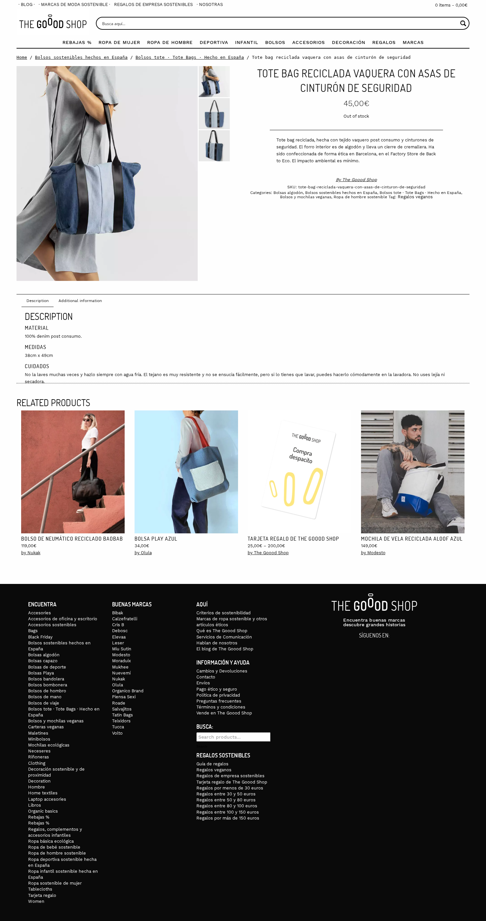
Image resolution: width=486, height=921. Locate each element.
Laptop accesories (47, 799)
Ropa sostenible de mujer (55, 883)
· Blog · (27, 4)
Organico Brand (127, 690)
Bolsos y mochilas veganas (305, 197)
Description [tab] (37, 300)
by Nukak (30, 552)
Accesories (39, 612)
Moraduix (121, 660)
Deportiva (214, 42)
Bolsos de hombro (47, 690)
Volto (117, 733)
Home (22, 57)
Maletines (38, 733)
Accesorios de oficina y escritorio (62, 618)
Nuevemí (121, 673)
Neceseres (39, 750)
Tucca (118, 726)
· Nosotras (210, 4)
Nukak (118, 678)
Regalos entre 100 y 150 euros (227, 812)
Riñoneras (38, 756)
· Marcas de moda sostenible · (74, 4)
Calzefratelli (124, 618)
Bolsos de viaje (43, 703)
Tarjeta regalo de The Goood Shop (231, 782)
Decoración (348, 42)
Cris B (118, 624)
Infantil (246, 42)
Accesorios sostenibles (52, 624)
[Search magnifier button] (463, 23)
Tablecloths (40, 889)
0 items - (451, 5)
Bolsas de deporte (47, 667)
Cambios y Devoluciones (221, 671)
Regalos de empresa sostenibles (153, 4)
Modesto (121, 654)
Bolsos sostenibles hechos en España (81, 57)
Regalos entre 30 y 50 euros (226, 793)
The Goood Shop (359, 179)
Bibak (117, 612)
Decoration (39, 781)
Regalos (384, 42)
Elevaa (119, 636)
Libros (34, 805)
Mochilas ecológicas (48, 745)
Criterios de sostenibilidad (223, 612)
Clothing (36, 763)
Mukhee (120, 667)
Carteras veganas (46, 726)
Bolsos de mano (44, 696)
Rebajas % (77, 42)
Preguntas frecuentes (218, 701)
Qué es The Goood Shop (221, 630)
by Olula (143, 552)
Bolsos (275, 42)
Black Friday (40, 636)
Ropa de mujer (119, 42)
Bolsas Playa (41, 673)
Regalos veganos (415, 196)
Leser (118, 642)
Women (36, 901)
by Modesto (373, 552)
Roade (118, 703)
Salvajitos (122, 709)
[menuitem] (27, 4)
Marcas (413, 42)
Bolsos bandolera (46, 678)
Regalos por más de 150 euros (227, 818)
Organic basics (43, 811)
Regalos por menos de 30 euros (229, 788)
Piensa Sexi (124, 696)
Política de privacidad (218, 695)
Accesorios (308, 42)
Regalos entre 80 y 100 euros (226, 805)
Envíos (203, 682)
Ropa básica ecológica (51, 841)
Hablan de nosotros (216, 642)
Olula (117, 684)
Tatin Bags (122, 714)
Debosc (120, 630)
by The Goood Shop (268, 552)
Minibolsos (39, 739)
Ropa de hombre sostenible (360, 197)
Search (201, 746)
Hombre (36, 787)
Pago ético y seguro (216, 689)
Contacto (205, 676)
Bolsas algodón (288, 192)
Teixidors (121, 720)
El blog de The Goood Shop (224, 648)
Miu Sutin (121, 648)
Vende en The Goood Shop (224, 712)
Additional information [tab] (80, 300)
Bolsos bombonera (47, 684)
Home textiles (43, 792)
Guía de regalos (212, 763)
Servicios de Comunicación (224, 636)
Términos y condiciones (220, 707)
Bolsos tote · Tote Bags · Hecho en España (190, 57)
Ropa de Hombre (170, 42)
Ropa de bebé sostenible (54, 847)
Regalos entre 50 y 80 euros (226, 799)
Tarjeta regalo (42, 895)
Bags (33, 630)
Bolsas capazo (43, 660)
